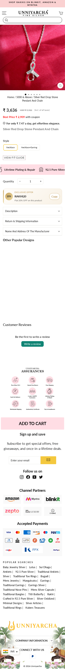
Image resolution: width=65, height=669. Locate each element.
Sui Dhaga (44, 567)
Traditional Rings (12, 607)
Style (6, 140)
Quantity (8, 181)
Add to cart (17, 301)
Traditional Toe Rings (25, 576)
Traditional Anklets (48, 571)
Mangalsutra (30, 580)
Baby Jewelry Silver (14, 567)
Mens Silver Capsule (42, 589)
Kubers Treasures (35, 607)
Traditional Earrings (14, 585)
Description (11, 211)
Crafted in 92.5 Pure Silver (18, 598)
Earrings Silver (36, 585)
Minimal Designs (12, 603)
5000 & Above (24, 97)
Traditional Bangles (13, 594)
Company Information (32, 640)
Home (11, 97)
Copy (54, 196)
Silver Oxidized (45, 598)
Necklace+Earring (29, 147)
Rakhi (50, 594)
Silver (6, 576)
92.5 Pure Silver (24, 571)
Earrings (45, 580)
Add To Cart (32, 423)
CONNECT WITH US (31, 649)
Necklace (10, 147)
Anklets (7, 571)
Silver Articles (34, 603)
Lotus (32, 567)
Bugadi (44, 576)
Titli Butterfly (36, 594)
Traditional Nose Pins (15, 589)
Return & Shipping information (21, 221)
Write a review (32, 343)
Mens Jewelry (11, 580)
